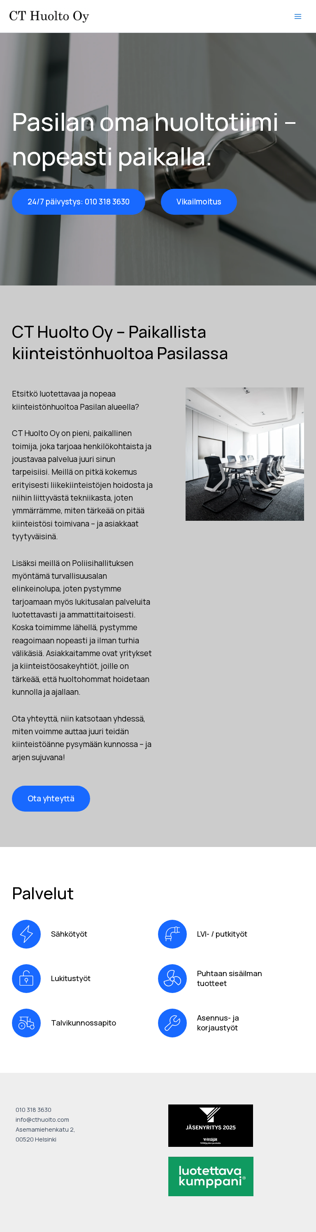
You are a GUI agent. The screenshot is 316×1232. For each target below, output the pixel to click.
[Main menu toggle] (298, 16)
